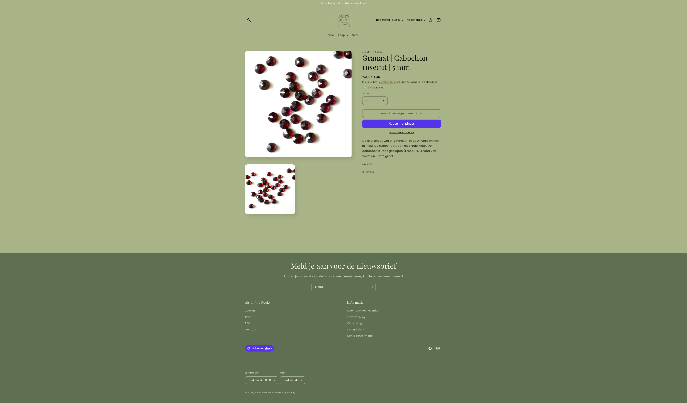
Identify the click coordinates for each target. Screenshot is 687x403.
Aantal (366, 93)
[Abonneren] (372, 287)
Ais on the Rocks (264, 392)
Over (248, 317)
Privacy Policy (356, 317)
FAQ (247, 323)
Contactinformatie (360, 336)
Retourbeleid (355, 329)
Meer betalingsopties (401, 132)
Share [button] (370, 172)
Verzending (354, 323)
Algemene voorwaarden (363, 310)
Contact (250, 329)
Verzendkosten (387, 81)
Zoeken (250, 310)
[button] (249, 20)
